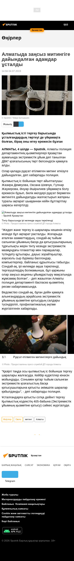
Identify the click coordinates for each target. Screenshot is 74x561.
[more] (70, 364)
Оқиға (18, 419)
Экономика (43, 465)
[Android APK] (12, 531)
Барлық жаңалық (11, 465)
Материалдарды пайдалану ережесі (24, 499)
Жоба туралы (10, 494)
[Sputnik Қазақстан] (10, 26)
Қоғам (56, 465)
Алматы (40, 419)
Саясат (29, 465)
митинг (28, 419)
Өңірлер (7, 419)
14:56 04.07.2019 (11, 71)
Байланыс (8, 504)
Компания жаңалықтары (30, 504)
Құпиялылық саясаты (15, 508)
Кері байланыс (11, 521)
